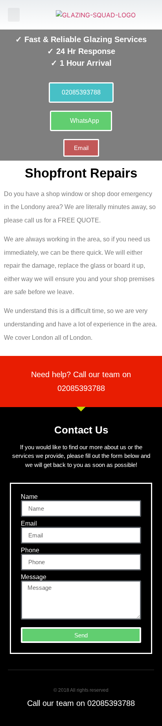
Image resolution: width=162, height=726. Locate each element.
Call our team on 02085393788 (81, 703)
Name (29, 497)
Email (29, 523)
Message (33, 577)
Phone (30, 550)
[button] (14, 15)
